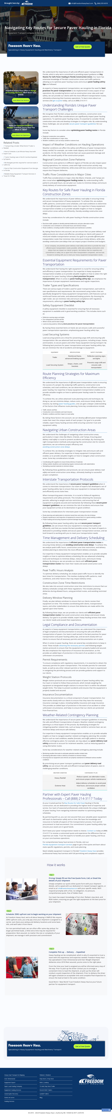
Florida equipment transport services (57, 844)
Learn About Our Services (21, 100)
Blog (41, 1097)
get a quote (57, 100)
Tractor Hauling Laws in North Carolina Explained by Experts (20, 158)
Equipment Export (9, 1082)
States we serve (9, 1097)
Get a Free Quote (82, 47)
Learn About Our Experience (21, 135)
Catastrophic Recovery (11, 1094)
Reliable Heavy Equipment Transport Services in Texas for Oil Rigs (20, 175)
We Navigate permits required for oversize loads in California (21, 164)
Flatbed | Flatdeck (45, 1075)
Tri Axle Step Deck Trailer (47, 1086)
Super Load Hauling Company (13, 1086)
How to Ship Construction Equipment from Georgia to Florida (21, 169)
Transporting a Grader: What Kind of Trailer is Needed (19, 147)
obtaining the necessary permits (72, 645)
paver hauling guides (67, 404)
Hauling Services (9, 1101)
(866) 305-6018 (102, 3)
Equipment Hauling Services (12, 1090)
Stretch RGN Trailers (46, 1090)
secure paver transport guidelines (82, 124)
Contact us (91, 831)
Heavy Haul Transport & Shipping (14, 1075)
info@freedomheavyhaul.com (82, 3)
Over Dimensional (9, 1079)
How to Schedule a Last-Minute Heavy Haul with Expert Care (20, 152)
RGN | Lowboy (44, 1082)
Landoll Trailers (44, 1094)
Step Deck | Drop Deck (47, 1079)
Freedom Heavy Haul (88, 851)
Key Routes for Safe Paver (74, 803)
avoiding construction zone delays (56, 447)
